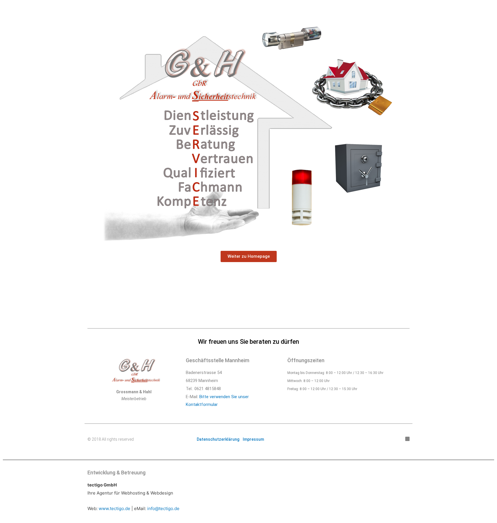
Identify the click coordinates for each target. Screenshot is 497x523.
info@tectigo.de (163, 508)
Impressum (253, 439)
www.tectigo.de (114, 508)
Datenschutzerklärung (218, 439)
